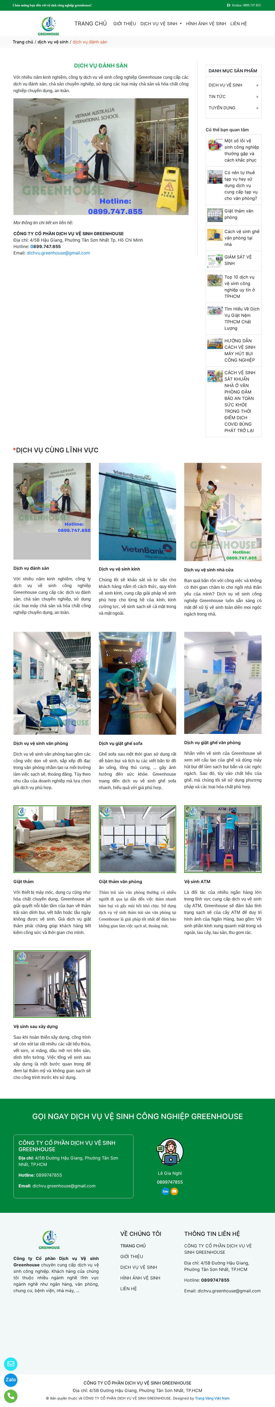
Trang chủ (23, 41)
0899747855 (49, 1175)
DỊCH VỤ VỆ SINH (159, 23)
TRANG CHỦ (90, 23)
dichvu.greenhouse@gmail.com (58, 253)
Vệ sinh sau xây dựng (35, 1026)
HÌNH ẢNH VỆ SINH (206, 23)
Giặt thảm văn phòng (120, 881)
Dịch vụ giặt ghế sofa (120, 743)
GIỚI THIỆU (124, 23)
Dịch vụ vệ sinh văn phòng (40, 743)
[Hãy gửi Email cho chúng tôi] (7, 1364)
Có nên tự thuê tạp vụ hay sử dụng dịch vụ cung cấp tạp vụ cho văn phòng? (241, 185)
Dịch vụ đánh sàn (31, 568)
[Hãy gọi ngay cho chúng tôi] (7, 1396)
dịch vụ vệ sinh (53, 41)
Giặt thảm (23, 881)
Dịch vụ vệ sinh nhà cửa (208, 569)
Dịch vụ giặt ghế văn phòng (212, 742)
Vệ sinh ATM (197, 881)
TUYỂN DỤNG (222, 107)
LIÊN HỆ (238, 23)
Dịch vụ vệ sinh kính (119, 569)
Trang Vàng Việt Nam (212, 1398)
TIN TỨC (217, 96)
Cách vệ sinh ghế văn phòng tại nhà (242, 238)
